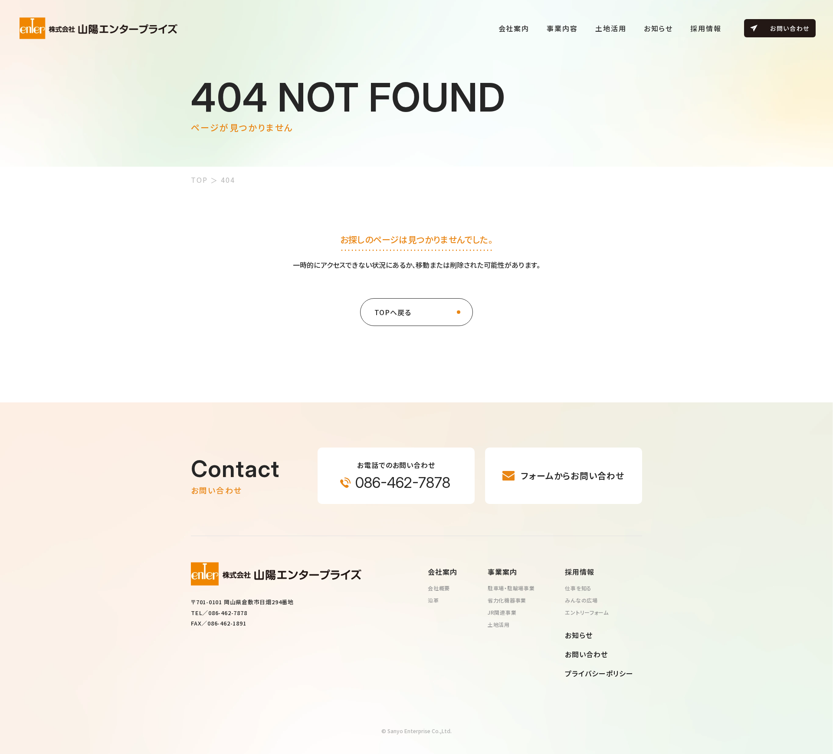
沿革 (433, 600)
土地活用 (610, 28)
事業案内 (502, 571)
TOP (199, 180)
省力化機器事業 (507, 600)
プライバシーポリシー (599, 673)
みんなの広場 (581, 600)
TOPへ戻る (392, 312)
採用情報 (705, 28)
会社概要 (439, 588)
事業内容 (562, 28)
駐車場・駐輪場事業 (511, 588)
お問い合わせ (790, 28)
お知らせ (658, 28)
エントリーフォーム (586, 612)
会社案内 (514, 28)
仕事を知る (578, 588)
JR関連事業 (502, 612)
